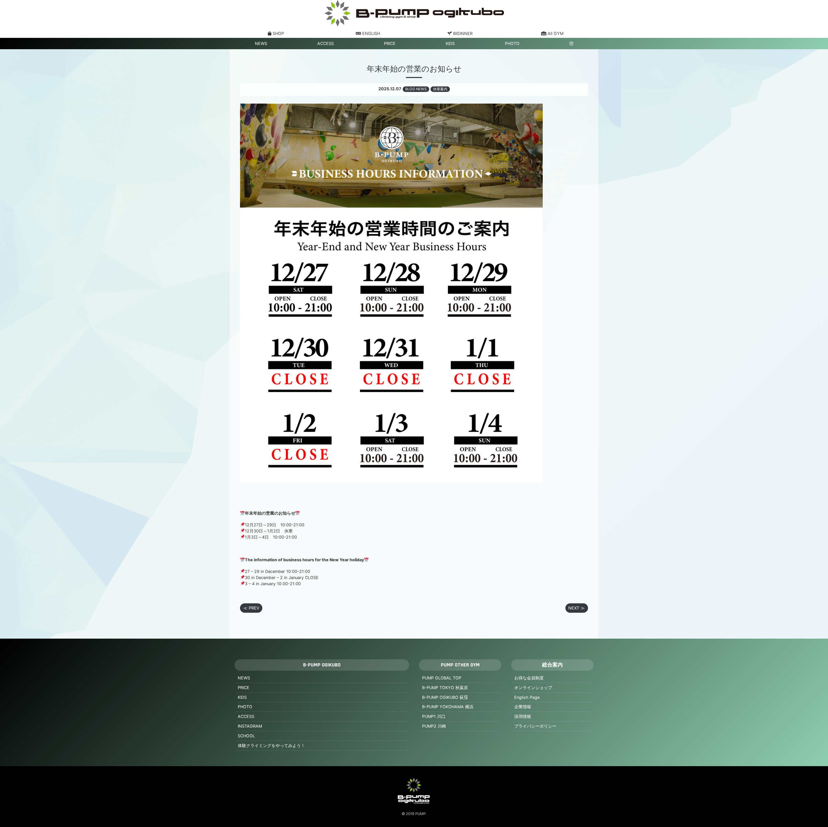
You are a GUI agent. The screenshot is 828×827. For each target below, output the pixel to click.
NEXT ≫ (576, 608)
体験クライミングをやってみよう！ (271, 745)
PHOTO (512, 43)
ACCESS (325, 43)
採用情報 (522, 716)
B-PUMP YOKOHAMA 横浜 (448, 706)
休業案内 (440, 89)
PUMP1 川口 (433, 716)
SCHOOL (246, 735)
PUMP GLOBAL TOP (441, 678)
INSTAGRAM (250, 726)
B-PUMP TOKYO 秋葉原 (445, 687)
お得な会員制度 (529, 678)
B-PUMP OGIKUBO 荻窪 (445, 697)
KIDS (450, 43)
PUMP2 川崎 (434, 726)
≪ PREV (251, 608)
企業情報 (522, 706)
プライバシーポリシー (535, 726)
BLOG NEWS (416, 89)
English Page (526, 697)
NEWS (261, 43)
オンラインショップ (533, 687)
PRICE (390, 43)
